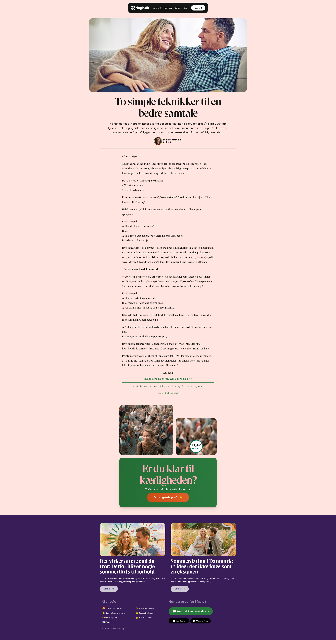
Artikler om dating (113, 608)
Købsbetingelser (146, 613)
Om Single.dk (111, 617)
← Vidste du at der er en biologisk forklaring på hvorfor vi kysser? (168, 386)
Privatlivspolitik (146, 617)
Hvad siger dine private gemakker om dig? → (168, 378)
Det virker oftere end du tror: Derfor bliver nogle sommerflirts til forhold (128, 566)
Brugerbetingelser (146, 608)
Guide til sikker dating (115, 613)
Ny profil (157, 8)
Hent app (168, 8)
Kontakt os (110, 622)
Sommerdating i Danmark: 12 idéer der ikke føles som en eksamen (202, 566)
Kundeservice (181, 8)
